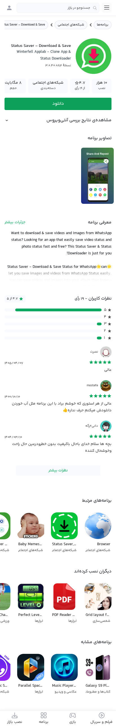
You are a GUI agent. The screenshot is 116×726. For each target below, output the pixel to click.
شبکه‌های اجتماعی (71, 25)
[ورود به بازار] (9, 8)
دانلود (58, 103)
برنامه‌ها (102, 25)
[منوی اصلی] (107, 8)
